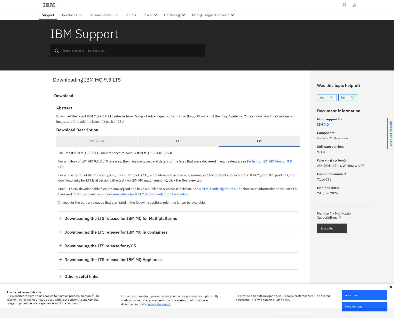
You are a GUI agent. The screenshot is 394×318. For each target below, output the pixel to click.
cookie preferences (189, 296)
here (286, 300)
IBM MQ (323, 124)
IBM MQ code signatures (217, 189)
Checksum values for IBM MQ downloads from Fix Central (145, 194)
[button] (390, 286)
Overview (97, 141)
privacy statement (158, 304)
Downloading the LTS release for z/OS (100, 246)
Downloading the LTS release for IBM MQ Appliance (113, 259)
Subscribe (326, 228)
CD (178, 141)
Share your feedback (390, 133)
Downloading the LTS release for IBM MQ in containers (115, 232)
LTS (259, 141)
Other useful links (81, 276)
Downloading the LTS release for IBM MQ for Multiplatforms (120, 218)
